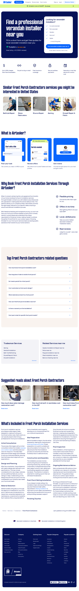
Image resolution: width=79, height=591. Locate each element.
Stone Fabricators (22, 114)
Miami (65, 547)
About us (20, 539)
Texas (65, 563)
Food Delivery (50, 543)
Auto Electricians (50, 556)
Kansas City (66, 543)
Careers (19, 541)
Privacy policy (21, 556)
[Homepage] (7, 2)
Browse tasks (36, 541)
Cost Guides (7, 545)
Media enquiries (21, 543)
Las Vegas (66, 552)
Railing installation (41, 489)
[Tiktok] (74, 582)
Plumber (49, 552)
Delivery (48, 560)
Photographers (50, 545)
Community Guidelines (23, 545)
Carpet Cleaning (50, 550)
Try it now (47, 6)
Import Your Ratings (37, 545)
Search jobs (6, 543)
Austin (65, 554)
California (66, 560)
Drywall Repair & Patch (69, 114)
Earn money (6, 541)
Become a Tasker (69, 2)
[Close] (73, 6)
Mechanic (49, 558)
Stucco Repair (38, 113)
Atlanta (65, 539)
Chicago (66, 558)
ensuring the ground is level (35, 444)
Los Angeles (66, 545)
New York (66, 550)
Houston (66, 556)
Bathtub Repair (9, 113)
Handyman (49, 539)
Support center (36, 547)
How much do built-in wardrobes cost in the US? (46, 404)
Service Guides (7, 547)
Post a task (19, 2)
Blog (19, 552)
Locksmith (49, 554)
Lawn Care (49, 541)
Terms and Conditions (22, 550)
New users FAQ (7, 552)
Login (34, 543)
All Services (49, 563)
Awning (51, 113)
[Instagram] (71, 582)
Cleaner (48, 547)
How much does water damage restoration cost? (12, 404)
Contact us (20, 554)
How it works (7, 539)
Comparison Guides (8, 550)
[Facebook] (69, 582)
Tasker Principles (21, 547)
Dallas (65, 541)
